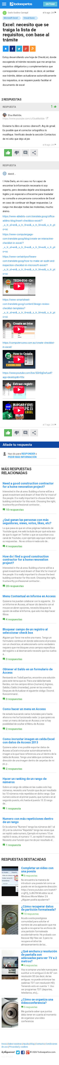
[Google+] (27, 1052)
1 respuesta (13, 808)
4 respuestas (14, 546)
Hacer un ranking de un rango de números (25, 780)
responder (28, 453)
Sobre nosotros (15, 1044)
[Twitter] (17, 1052)
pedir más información (22, 457)
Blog (32, 1044)
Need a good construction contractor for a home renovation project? (28, 485)
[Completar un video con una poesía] (29, 884)
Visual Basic (29, 18)
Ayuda (26, 1044)
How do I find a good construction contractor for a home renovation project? (26, 560)
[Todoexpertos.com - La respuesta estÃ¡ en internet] (21, 3)
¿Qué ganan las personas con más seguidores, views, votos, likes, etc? (27, 521)
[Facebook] (22, 1052)
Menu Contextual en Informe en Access (29, 596)
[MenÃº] (4, 4)
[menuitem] (12, 49)
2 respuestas (14, 729)
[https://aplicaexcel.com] (46, 118)
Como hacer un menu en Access (24, 709)
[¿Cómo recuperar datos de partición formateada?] (29, 925)
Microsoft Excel (11, 18)
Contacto (40, 1044)
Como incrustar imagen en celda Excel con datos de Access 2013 (29, 740)
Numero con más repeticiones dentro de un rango (28, 820)
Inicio (3, 1044)
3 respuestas (14, 659)
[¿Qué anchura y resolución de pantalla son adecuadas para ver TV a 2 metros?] (29, 972)
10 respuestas (15, 509)
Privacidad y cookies (18, 1047)
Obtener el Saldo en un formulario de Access (28, 671)
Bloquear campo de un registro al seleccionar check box (25, 631)
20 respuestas (15, 586)
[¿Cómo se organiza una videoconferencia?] (29, 1012)
